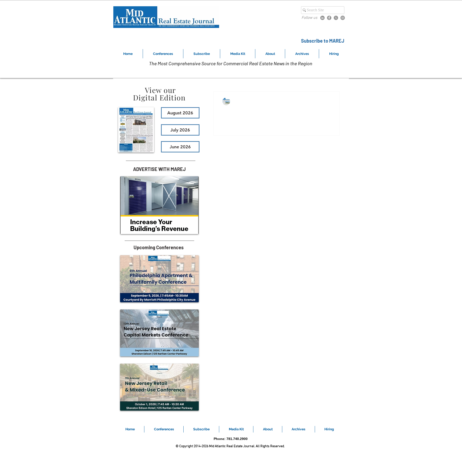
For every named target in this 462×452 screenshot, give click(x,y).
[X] (336, 18)
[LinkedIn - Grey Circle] (322, 18)
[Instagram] (342, 18)
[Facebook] (329, 18)
